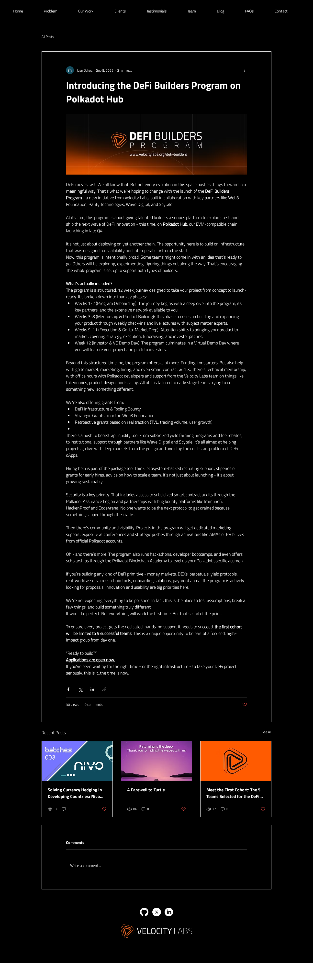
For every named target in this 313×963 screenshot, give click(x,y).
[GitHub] (144, 912)
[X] (156, 912)
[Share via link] (104, 689)
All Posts (48, 36)
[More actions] (244, 70)
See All (266, 731)
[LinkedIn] (169, 912)
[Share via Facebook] (68, 689)
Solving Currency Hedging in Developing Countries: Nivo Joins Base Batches (75, 793)
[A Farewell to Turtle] (156, 761)
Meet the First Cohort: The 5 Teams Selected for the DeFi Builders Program (233, 793)
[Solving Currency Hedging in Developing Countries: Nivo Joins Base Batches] (77, 761)
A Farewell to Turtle (146, 789)
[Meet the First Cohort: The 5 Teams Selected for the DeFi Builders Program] (236, 761)
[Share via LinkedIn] (92, 689)
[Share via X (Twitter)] (80, 689)
